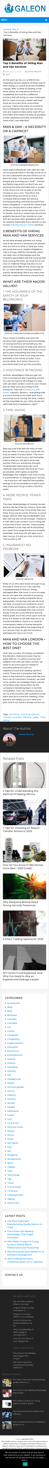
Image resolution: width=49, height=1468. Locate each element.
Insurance (14, 714)
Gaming (11, 1071)
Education (12, 1047)
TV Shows (12, 1191)
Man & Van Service (30, 714)
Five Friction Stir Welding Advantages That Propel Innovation (20, 1234)
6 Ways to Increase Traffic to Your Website (23, 1315)
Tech (9, 1171)
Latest (10, 1115)
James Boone (34, 71)
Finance (11, 1063)
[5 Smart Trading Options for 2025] (24, 923)
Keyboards (13, 1111)
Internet (11, 1099)
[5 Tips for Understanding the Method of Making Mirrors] (24, 775)
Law (9, 1119)
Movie (10, 1135)
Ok (25, 1464)
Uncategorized (15, 1195)
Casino (11, 1031)
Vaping (11, 1199)
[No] (45, 1458)
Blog (9, 1007)
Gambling (12, 1067)
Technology (13, 1175)
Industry (11, 1095)
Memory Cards (15, 1127)
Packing (27, 717)
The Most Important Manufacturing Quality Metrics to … (23, 1365)
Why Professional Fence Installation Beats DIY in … (29, 1423)
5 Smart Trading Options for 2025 (23, 939)
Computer (12, 1035)
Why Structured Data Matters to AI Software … (28, 1412)
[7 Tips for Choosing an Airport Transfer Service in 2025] (24, 812)
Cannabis (12, 1023)
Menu (4, 20)
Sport (10, 1163)
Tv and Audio (14, 1187)
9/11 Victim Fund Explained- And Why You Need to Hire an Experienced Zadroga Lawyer (22, 976)
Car (9, 1027)
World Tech (13, 1203)
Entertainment (15, 1055)
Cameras (12, 1019)
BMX (9, 1011)
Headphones (14, 1079)
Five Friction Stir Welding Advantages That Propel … (24, 1356)
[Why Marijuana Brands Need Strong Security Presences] (24, 886)
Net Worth (12, 1143)
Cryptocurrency (15, 1043)
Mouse (11, 1131)
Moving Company (12, 717)
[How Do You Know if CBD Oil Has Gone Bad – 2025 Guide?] (24, 849)
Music (10, 1139)
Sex (9, 1151)
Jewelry (11, 1103)
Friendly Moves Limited (22, 225)
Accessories (13, 1003)
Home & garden (15, 1087)
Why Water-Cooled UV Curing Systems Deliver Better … (26, 1402)
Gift (9, 1075)
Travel (10, 1183)
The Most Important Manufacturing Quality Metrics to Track (24, 1224)
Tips (7, 74)
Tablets (11, 1167)
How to (11, 1091)
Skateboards (14, 1159)
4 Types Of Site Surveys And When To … (23, 1309)
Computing (13, 1039)
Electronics (13, 1051)
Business (12, 1015)
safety (36, 717)
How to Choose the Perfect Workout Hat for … (22, 1323)
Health (10, 1083)
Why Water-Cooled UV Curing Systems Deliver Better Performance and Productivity (23, 1244)
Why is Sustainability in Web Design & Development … (23, 1332)
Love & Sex (13, 1123)
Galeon (18, 1439)
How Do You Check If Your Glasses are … (23, 1339)
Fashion (11, 1059)
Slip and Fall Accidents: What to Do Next (23, 1302)
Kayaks (11, 1107)
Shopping (12, 1155)
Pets (9, 1147)
